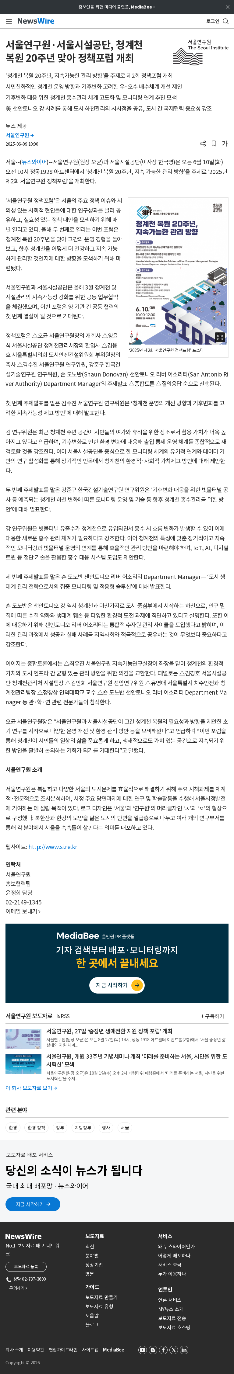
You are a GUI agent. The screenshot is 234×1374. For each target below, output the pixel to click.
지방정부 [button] (83, 1128)
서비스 (165, 1236)
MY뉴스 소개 (171, 1309)
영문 (89, 1274)
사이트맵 (90, 1350)
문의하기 (18, 1288)
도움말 (92, 1316)
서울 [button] (125, 1128)
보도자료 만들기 (101, 1297)
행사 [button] (106, 1128)
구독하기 (214, 1016)
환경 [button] (13, 1128)
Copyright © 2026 (22, 1362)
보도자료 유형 (99, 1306)
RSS (65, 1016)
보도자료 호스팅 (174, 1327)
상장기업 (94, 1265)
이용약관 (36, 1350)
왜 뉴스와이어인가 (176, 1247)
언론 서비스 (170, 1300)
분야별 (92, 1256)
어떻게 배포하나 (174, 1256)
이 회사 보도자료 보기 (31, 1088)
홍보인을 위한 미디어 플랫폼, (117, 7)
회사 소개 (14, 1350)
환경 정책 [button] (36, 1128)
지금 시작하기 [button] (30, 1204)
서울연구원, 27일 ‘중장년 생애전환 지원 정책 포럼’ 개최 (109, 1031)
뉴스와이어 (34, 162)
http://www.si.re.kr (52, 847)
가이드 (92, 1287)
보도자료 (94, 1236)
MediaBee (113, 1350)
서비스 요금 (170, 1265)
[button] (203, 144)
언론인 (165, 1289)
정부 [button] (60, 1128)
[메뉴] (8, 21)
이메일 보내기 (23, 911)
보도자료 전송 (172, 1318)
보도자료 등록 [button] (26, 1266)
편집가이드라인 (63, 1350)
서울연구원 (19, 135)
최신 (89, 1247)
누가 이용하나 (172, 1274)
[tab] (119, 1236)
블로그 (92, 1325)
